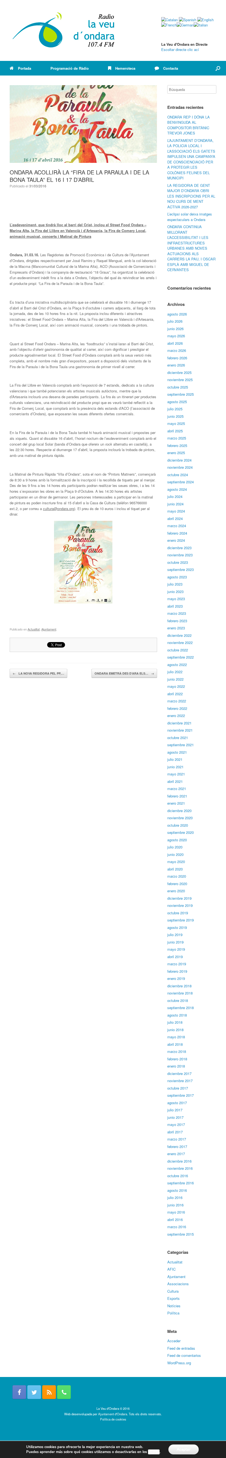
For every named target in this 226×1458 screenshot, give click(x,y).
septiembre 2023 (180, 569)
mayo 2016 (176, 1212)
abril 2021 (175, 781)
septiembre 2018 (180, 1007)
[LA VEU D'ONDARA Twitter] (34, 1392)
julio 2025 (174, 408)
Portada (24, 68)
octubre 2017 (177, 1088)
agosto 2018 (177, 1015)
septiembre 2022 (180, 657)
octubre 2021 (177, 737)
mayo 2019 (176, 949)
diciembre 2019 (179, 898)
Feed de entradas (181, 1348)
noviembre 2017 (180, 1080)
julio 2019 (174, 934)
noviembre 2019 (180, 905)
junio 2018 (175, 1029)
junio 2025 (175, 416)
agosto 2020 (177, 839)
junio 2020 (175, 854)
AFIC (171, 1269)
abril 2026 (175, 343)
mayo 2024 (176, 511)
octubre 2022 (177, 650)
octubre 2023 (177, 562)
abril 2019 (175, 956)
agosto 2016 (177, 1190)
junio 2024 (175, 503)
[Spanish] (187, 19)
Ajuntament (48, 629)
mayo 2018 (176, 1036)
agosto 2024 (177, 489)
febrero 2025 (177, 445)
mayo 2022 (176, 686)
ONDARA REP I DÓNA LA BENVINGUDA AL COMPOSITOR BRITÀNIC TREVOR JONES (188, 125)
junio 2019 (175, 942)
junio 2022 (175, 679)
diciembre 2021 (179, 723)
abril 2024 (175, 518)
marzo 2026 (176, 350)
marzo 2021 (176, 788)
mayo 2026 (176, 335)
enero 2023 (176, 627)
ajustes (154, 1451)
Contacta (170, 68)
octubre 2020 (177, 825)
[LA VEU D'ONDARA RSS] (49, 1392)
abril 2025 (175, 430)
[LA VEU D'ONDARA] (64, 30)
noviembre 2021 (180, 730)
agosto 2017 (177, 1102)
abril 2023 (175, 606)
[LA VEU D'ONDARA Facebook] (19, 1392)
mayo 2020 (176, 861)
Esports (173, 1298)
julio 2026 (174, 321)
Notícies (174, 1305)
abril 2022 (175, 693)
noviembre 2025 (180, 379)
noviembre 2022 (180, 642)
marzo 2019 (176, 963)
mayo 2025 (176, 423)
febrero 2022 (177, 708)
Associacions (178, 1283)
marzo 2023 (176, 613)
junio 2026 (175, 328)
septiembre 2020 (180, 832)
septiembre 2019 (180, 920)
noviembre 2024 (180, 467)
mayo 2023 (176, 598)
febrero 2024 (177, 533)
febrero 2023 (177, 620)
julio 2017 (174, 1109)
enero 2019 (176, 978)
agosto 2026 (177, 314)
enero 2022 (176, 715)
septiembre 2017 (180, 1095)
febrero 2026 (177, 357)
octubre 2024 (177, 474)
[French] (169, 25)
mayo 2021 (176, 774)
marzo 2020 (176, 876)
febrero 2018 (177, 1058)
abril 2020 (175, 869)
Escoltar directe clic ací (180, 49)
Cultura (173, 1291)
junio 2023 (175, 591)
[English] (205, 19)
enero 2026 (176, 365)
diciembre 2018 (179, 985)
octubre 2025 (177, 387)
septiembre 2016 (180, 1182)
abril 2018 (175, 1044)
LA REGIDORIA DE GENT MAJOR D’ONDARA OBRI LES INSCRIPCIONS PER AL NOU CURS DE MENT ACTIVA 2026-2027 (191, 196)
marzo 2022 (176, 701)
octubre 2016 (177, 1175)
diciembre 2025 (179, 372)
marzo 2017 (176, 1139)
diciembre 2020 (179, 810)
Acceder (174, 1340)
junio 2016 (175, 1205)
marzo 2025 (176, 438)
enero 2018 (176, 1066)
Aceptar (183, 1449)
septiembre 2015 (180, 1234)
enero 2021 (176, 803)
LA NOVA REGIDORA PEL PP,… (38, 673)
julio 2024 (174, 496)
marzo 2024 (176, 525)
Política (173, 1313)
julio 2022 (174, 671)
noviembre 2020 (180, 817)
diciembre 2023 (179, 547)
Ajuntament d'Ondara (112, 1414)
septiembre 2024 (180, 481)
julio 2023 (174, 584)
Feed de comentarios (184, 1355)
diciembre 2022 (179, 635)
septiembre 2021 (180, 744)
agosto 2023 (177, 577)
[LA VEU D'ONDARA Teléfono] (64, 1392)
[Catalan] (169, 19)
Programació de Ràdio (69, 68)
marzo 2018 (176, 1051)
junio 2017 (175, 1117)
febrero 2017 (177, 1146)
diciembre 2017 (179, 1073)
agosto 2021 (177, 752)
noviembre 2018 (180, 993)
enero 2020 (176, 890)
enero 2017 (176, 1153)
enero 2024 (176, 540)
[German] (185, 25)
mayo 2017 (176, 1124)
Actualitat (34, 629)
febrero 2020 (177, 883)
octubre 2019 (177, 912)
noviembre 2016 (180, 1168)
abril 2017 (175, 1131)
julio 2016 (174, 1197)
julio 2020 (174, 847)
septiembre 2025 (180, 394)
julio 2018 (174, 1022)
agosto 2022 (177, 664)
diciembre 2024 (179, 460)
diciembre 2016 (179, 1161)
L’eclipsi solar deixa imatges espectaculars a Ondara (189, 216)
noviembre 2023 (180, 554)
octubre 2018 (177, 1000)
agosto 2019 (177, 927)
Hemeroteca (125, 68)
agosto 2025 (177, 401)
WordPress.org (179, 1362)
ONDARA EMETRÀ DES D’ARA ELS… (124, 673)
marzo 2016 (176, 1226)
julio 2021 (174, 759)
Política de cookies (113, 1419)
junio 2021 (175, 766)
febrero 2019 (177, 971)
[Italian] (201, 25)
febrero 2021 (177, 796)
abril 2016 (175, 1219)
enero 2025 (176, 452)
